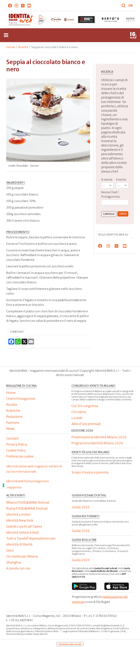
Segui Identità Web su (113, 234)
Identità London (18, 514)
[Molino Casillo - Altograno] (62, 20)
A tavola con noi (18, 568)
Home (10, 47)
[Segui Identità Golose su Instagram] (16, 5)
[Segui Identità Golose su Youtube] (29, 5)
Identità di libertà (19, 544)
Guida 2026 (81, 507)
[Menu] (6, 35)
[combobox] (114, 202)
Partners (12, 423)
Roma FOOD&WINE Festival (27, 508)
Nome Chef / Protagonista (110, 194)
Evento (121, 179)
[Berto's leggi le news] (110, 19)
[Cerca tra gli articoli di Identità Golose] (124, 5)
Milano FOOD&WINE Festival (27, 502)
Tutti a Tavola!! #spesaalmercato (31, 538)
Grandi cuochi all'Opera (24, 526)
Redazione (14, 417)
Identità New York (19, 520)
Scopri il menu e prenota (89, 472)
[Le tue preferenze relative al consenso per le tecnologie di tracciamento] (3, 485)
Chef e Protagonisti (20, 399)
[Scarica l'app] (84, 586)
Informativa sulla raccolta (70, 644)
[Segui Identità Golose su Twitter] (22, 5)
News (10, 428)
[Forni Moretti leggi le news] (86, 19)
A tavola (106, 179)
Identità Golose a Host (22, 532)
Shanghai (13, 562)
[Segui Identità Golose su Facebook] (10, 5)
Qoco (10, 550)
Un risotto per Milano (22, 556)
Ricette (23, 47)
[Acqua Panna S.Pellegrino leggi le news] (38, 19)
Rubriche (13, 411)
